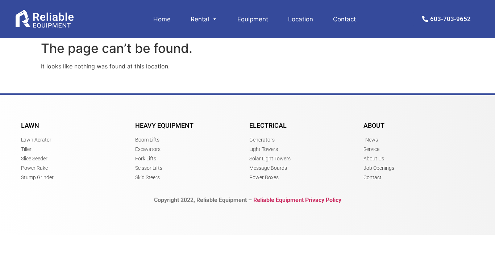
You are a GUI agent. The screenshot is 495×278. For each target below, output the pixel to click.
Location (300, 19)
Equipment (252, 19)
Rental (200, 19)
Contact (344, 19)
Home (162, 19)
